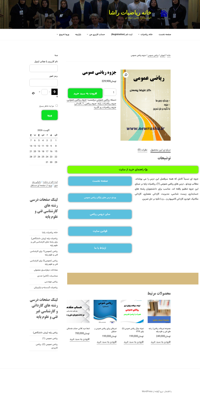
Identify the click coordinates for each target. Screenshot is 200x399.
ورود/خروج (64, 34)
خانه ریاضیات (147, 34)
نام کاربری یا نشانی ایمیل (46, 61)
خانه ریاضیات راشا (130, 12)
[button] (126, 75)
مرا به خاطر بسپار (46, 106)
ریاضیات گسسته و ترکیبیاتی (46, 287)
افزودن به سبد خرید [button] (161, 342)
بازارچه (78, 34)
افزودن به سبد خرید (85, 93)
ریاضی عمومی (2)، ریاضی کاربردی (47, 346)
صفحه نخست (165, 34)
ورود (49, 115)
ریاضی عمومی (153, 55)
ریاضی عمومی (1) (50, 338)
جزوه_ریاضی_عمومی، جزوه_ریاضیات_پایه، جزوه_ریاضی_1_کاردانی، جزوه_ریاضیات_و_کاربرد (91, 104)
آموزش (162, 55)
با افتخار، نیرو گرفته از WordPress (157, 391)
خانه (169, 55)
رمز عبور (53, 76)
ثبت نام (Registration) (121, 34)
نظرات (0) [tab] (142, 150)
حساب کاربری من (97, 34)
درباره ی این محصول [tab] (160, 150)
